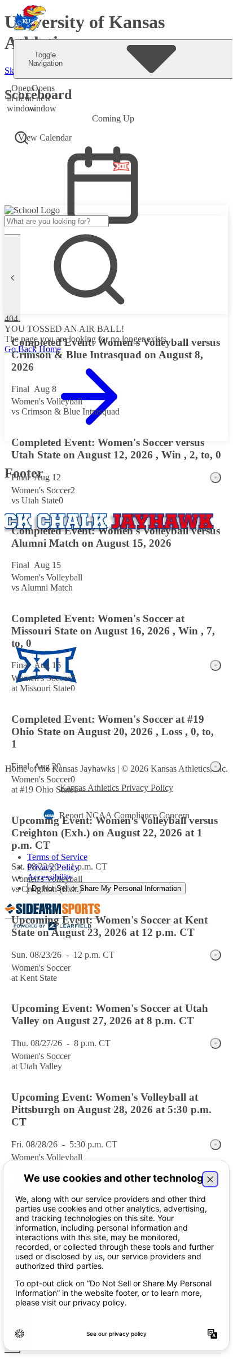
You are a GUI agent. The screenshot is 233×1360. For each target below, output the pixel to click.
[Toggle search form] (21, 138)
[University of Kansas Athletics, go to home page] (30, 19)
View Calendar (45, 137)
